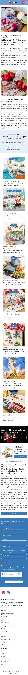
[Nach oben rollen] (25, 672)
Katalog (2, 649)
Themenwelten (4, 629)
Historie (3, 654)
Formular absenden (14, 580)
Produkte (3, 626)
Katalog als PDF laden (14, 437)
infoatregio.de (5, 620)
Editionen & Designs (5, 662)
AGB (2, 643)
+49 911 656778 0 (6, 523)
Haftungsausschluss (5, 640)
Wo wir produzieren (5, 632)
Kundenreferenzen (5, 657)
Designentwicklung (5, 660)
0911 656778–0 (5, 617)
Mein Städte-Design (14, 512)
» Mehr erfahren (4, 605)
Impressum (3, 635)
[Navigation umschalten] (2, 3)
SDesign (16, 671)
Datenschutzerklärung (6, 637)
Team (2, 651)
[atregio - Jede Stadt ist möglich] (14, 2)
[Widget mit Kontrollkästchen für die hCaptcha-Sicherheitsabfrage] (11, 572)
